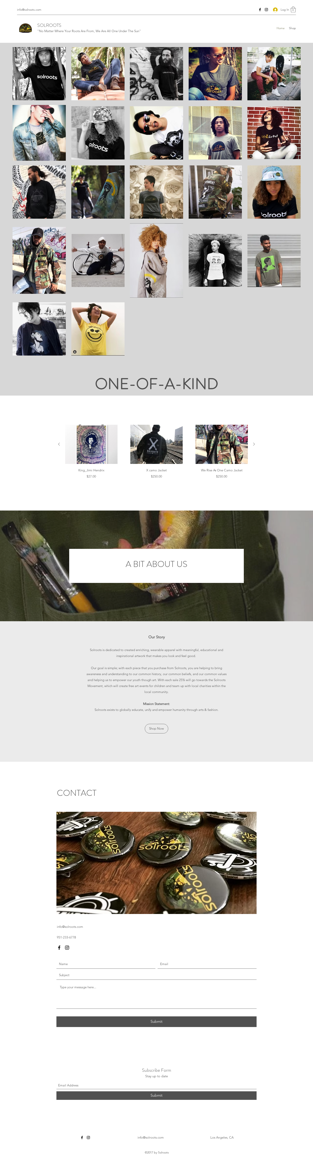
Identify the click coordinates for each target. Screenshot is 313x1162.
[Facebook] (260, 9)
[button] (293, 9)
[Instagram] (266, 9)
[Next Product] (254, 444)
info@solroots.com (29, 9)
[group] (156, 455)
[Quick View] (91, 444)
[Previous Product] (59, 444)
